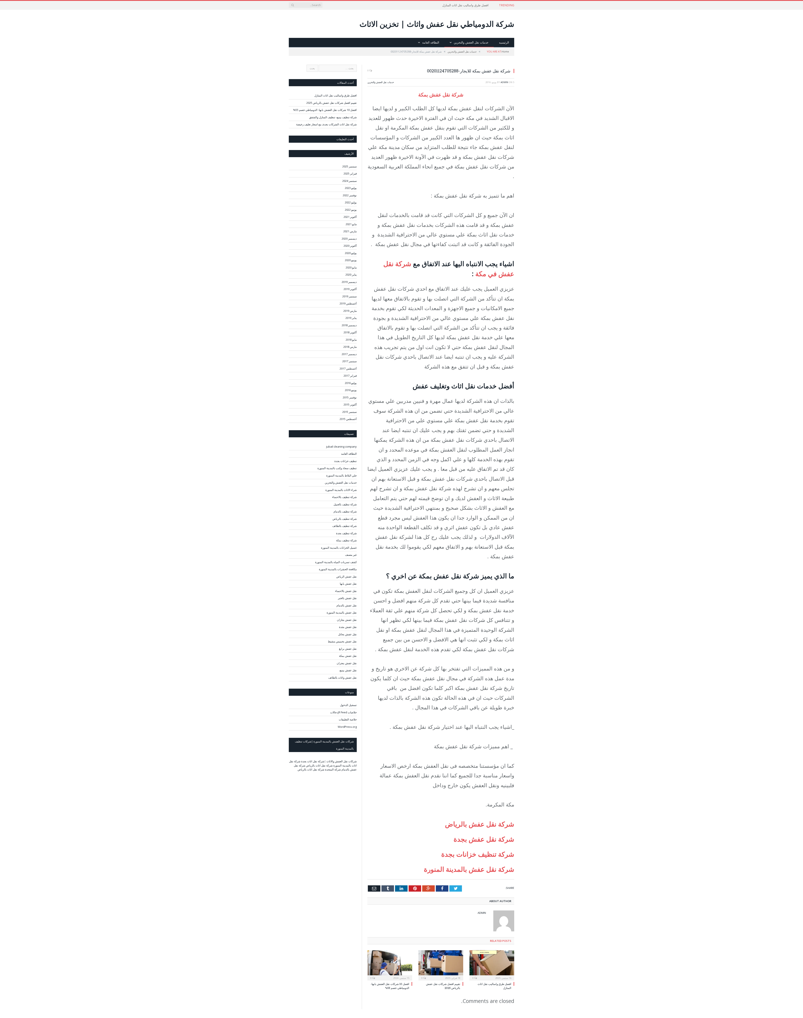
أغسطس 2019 (348, 303)
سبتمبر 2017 (349, 361)
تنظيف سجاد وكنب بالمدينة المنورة (337, 468)
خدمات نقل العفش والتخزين (471, 42)
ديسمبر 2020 (349, 238)
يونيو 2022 (351, 210)
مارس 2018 (350, 347)
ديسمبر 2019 (349, 282)
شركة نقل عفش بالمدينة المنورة (468, 869)
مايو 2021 (351, 224)
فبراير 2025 (350, 173)
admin (504, 82)
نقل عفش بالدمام (346, 605)
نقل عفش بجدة (348, 627)
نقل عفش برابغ (348, 649)
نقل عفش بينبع (348, 670)
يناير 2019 (351, 318)
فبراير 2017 (350, 375)
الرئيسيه (504, 42)
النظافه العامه (430, 42)
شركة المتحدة (333, 769)
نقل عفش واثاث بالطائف (342, 677)
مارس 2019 (350, 311)
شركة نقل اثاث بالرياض (319, 765)
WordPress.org (347, 727)
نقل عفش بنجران (347, 663)
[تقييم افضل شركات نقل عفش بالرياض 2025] (440, 964)
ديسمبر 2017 (349, 354)
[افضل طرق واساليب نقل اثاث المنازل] (491, 964)
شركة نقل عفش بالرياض (479, 823)
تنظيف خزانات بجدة (345, 461)
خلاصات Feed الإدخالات (343, 712)
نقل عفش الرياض (346, 576)
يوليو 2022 (351, 202)
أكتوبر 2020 (350, 246)
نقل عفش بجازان (347, 620)
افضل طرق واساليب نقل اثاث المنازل (465, 5)
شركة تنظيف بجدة (346, 533)
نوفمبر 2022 (350, 195)
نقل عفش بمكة (348, 656)
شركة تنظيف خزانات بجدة (477, 854)
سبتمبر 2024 (349, 181)
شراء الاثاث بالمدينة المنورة (341, 490)
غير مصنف (351, 555)
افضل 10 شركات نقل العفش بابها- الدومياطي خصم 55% (390, 986)
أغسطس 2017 (348, 368)
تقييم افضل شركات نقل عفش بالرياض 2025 (331, 103)
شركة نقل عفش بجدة (484, 838)
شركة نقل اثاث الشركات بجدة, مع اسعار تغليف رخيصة (326, 124)
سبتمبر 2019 (349, 296)
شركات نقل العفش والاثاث (341, 761)
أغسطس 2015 (348, 419)
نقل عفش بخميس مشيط (342, 641)
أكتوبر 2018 (350, 332)
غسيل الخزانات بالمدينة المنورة (339, 547)
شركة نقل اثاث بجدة (312, 761)
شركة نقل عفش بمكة (440, 94)
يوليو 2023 (351, 188)
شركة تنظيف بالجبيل (345, 504)
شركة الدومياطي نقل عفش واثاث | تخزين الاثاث (436, 23)
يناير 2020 (351, 274)
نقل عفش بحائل (347, 634)
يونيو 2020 (351, 260)
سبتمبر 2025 (349, 166)
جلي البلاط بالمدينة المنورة (341, 475)
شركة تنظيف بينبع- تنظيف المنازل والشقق (333, 117)
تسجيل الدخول (348, 705)
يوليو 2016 (351, 383)
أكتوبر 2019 (350, 289)
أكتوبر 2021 (350, 217)
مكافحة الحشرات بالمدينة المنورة (338, 569)
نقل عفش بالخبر (347, 598)
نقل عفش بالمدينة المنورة (342, 612)
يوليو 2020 (351, 253)
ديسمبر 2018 (349, 325)
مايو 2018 (351, 339)
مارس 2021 (350, 231)
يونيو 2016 (351, 390)
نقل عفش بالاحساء (346, 591)
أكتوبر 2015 (350, 404)
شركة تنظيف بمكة (346, 540)
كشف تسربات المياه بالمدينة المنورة (336, 562)
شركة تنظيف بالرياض (344, 519)
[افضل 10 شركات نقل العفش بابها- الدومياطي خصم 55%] (389, 964)
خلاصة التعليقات (348, 719)
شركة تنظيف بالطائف (344, 526)
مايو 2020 (351, 267)
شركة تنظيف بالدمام (345, 511)
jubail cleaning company (341, 446)
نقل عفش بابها (348, 583)
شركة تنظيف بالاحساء (344, 497)
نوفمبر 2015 (350, 397)
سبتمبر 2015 (349, 412)
